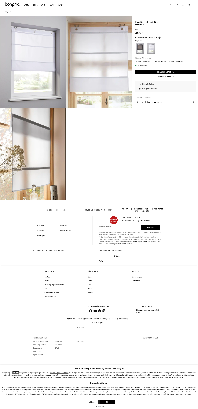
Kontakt (47, 277)
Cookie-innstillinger (101, 318)
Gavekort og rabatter (51, 292)
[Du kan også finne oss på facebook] (90, 310)
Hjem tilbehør (38, 355)
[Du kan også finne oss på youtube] (95, 310)
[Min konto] (177, 6)
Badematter (37, 348)
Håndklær (80, 341)
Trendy (60, 5)
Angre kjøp (123, 318)
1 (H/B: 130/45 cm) (143, 61)
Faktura (101, 261)
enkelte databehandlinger (59, 373)
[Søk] (171, 5)
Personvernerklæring (125, 244)
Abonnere (150, 227)
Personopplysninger (84, 318)
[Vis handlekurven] (189, 6)
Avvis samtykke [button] (99, 406)
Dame (26, 5)
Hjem (51, 5)
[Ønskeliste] (183, 6)
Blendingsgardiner (40, 345)
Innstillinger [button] (91, 402)
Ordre (46, 281)
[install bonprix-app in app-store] (41, 256)
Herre (35, 5)
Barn (43, 5)
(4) (143, 25)
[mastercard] (102, 256)
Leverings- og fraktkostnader (54, 285)
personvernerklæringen (140, 394)
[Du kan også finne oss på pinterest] (99, 310)
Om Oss (114, 318)
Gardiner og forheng (40, 341)
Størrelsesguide (50, 296)
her (48, 377)
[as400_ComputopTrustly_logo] (117, 256)
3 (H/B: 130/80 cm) (176, 61)
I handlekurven (164, 72)
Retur (46, 288)
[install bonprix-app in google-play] (57, 256)
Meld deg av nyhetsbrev (141, 241)
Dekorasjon (37, 351)
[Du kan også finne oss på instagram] (103, 310)
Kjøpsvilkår (71, 318)
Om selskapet (137, 277)
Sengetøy (58, 341)
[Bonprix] (12, 6)
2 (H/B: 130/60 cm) (159, 61)
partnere (16, 373)
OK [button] (107, 402)
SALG (57, 348)
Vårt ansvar (136, 281)
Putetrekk (58, 345)
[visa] (109, 256)
